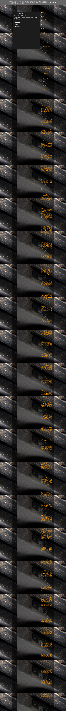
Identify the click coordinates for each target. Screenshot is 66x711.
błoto (46, 138)
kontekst (44, 304)
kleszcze (51, 285)
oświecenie (42, 425)
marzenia (47, 344)
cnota (44, 157)
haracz (51, 241)
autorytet (50, 119)
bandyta (51, 124)
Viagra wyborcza (45, 51)
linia (44, 328)
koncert (48, 298)
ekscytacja (50, 200)
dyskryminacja (50, 191)
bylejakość (50, 146)
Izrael (42, 265)
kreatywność (50, 312)
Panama (51, 428)
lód (44, 332)
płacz (50, 446)
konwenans (50, 305)
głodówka (42, 229)
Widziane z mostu (45, 42)
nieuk (41, 395)
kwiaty (48, 322)
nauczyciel (46, 377)
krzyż (51, 316)
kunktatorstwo (46, 320)
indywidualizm (48, 256)
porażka (42, 464)
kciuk (44, 281)
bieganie (44, 134)
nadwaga (46, 371)
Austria (49, 117)
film (42, 217)
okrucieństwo (42, 416)
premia (47, 478)
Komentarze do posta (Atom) (22, 52)
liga (41, 328)
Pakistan (46, 427)
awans (51, 120)
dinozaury (50, 176)
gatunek (44, 224)
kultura (51, 319)
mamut (46, 340)
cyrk (49, 159)
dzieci (47, 194)
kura (49, 320)
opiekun (46, 419)
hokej (41, 247)
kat (51, 278)
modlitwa (50, 362)
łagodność (45, 334)
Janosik (42, 266)
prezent (51, 479)
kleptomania (48, 285)
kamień (45, 273)
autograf (48, 118)
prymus (49, 489)
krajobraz (42, 312)
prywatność (46, 490)
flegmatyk (51, 218)
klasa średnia (44, 284)
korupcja (50, 308)
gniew (51, 230)
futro (48, 222)
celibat (47, 147)
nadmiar (42, 371)
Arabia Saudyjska (43, 112)
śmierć (24, 20)
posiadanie (45, 466)
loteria (48, 331)
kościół (49, 310)
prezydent (42, 480)
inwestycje (50, 262)
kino (49, 283)
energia (45, 207)
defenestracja (50, 166)
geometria (46, 226)
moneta (51, 363)
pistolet (49, 443)
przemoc (42, 498)
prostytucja (42, 486)
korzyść (42, 309)
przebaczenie (42, 491)
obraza (51, 405)
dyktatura (42, 188)
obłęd (51, 404)
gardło (43, 223)
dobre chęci (48, 178)
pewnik (42, 438)
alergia (49, 100)
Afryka (49, 97)
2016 (43, 25)
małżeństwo (46, 339)
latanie (48, 323)
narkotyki (48, 374)
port (41, 465)
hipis (51, 244)
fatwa (46, 215)
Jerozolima (42, 269)
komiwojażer (42, 294)
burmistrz (42, 146)
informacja (50, 257)
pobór (51, 447)
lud (47, 332)
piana (48, 438)
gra (49, 235)
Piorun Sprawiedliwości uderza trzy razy (47, 56)
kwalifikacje (50, 321)
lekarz (47, 325)
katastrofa (46, 279)
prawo (49, 476)
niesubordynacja (46, 392)
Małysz (44, 339)
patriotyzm (50, 435)
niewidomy (47, 396)
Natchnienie (44, 74)
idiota (45, 251)
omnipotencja (50, 417)
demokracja (50, 171)
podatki (48, 450)
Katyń (51, 279)
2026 (43, 12)
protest (46, 487)
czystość (51, 163)
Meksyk (47, 349)
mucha (48, 367)
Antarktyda (42, 108)
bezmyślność (46, 129)
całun (41, 147)
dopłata (46, 183)
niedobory (50, 381)
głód (51, 229)
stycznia (44, 89)
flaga (46, 218)
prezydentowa (46, 480)
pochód (42, 449)
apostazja (46, 111)
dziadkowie (46, 193)
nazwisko (46, 378)
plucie (45, 446)
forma (51, 219)
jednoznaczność (45, 268)
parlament (50, 432)
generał (48, 225)
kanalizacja (44, 274)
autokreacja (50, 118)
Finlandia (50, 217)
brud (44, 142)
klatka (49, 284)
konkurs (42, 301)
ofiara (46, 412)
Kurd (41, 321)
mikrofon (47, 356)
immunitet (42, 253)
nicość (47, 380)
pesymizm (50, 437)
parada (45, 431)
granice (48, 236)
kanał (46, 274)
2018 (43, 23)
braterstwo (42, 141)
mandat (48, 340)
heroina (49, 243)
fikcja (51, 216)
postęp (46, 467)
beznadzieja (50, 129)
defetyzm (42, 167)
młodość (42, 360)
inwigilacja (42, 263)
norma (47, 400)
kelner (48, 281)
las (45, 323)
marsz (43, 343)
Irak (47, 263)
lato (49, 323)
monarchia (48, 363)
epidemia (42, 208)
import (51, 253)
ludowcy (42, 333)
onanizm (42, 418)
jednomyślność (47, 267)
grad (51, 235)
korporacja (42, 308)
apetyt (51, 110)
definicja (48, 167)
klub (51, 287)
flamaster (48, 218)
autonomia (44, 119)
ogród (45, 414)
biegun (46, 134)
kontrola (51, 304)
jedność (42, 268)
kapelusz (43, 275)
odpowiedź (50, 410)
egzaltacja (50, 198)
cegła (43, 147)
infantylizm (42, 257)
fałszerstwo (49, 213)
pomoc (45, 460)
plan (49, 444)
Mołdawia (46, 363)
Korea (47, 307)
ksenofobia (42, 317)
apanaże (51, 109)
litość (46, 329)
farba (47, 214)
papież (42, 431)
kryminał (42, 315)
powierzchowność (43, 470)
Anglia (49, 106)
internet (50, 261)
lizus (49, 329)
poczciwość (42, 450)
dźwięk (49, 196)
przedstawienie (50, 494)
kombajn (42, 292)
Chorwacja (49, 151)
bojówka (49, 139)
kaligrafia (48, 272)
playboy (47, 445)
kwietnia (44, 85)
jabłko (44, 265)
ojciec (51, 414)
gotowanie (46, 234)
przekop (47, 496)
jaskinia (51, 266)
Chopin (44, 151)
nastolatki (42, 376)
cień (49, 154)
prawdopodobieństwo (49, 475)
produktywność (50, 481)
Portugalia (43, 465)
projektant (44, 484)
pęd (46, 438)
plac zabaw (44, 444)
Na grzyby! (44, 69)
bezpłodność (47, 130)
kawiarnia (48, 280)
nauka (49, 377)
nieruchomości (50, 390)
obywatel (47, 407)
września (44, 37)
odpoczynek (42, 410)
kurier (43, 321)
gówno (48, 235)
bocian (51, 138)
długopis (48, 177)
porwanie (46, 465)
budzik (47, 144)
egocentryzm (44, 198)
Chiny (44, 150)
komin (45, 293)
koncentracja (42, 298)
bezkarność (42, 129)
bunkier (47, 145)
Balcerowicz (47, 123)
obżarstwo (42, 408)
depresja (50, 173)
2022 (43, 17)
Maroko (51, 342)
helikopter (42, 243)
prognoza (45, 483)
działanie (42, 194)
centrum (45, 148)
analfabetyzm (43, 105)
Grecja (42, 237)
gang (42, 223)
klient (46, 286)
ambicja (50, 102)
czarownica (46, 161)
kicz (44, 282)
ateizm (46, 116)
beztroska (42, 132)
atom (51, 116)
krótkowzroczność (46, 314)
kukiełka (44, 319)
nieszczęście (42, 393)
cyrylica (51, 159)
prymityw (47, 489)
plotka (43, 446)
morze (51, 365)
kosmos (49, 309)
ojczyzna (42, 415)
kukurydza (46, 319)
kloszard (49, 287)
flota (43, 219)
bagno (49, 122)
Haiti (48, 240)
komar (51, 291)
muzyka (50, 368)
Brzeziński (47, 143)
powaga (48, 469)
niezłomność (43, 398)
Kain (49, 271)
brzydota (42, 144)
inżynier (45, 263)
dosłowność (46, 184)
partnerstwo (44, 433)
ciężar (51, 155)
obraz (49, 405)
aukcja (44, 117)
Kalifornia (45, 272)
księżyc (42, 318)
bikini (44, 135)
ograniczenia (42, 414)
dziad (43, 193)
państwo (42, 430)
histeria (42, 246)
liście (51, 328)
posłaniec (49, 466)
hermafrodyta (47, 243)
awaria (44, 121)
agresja (42, 98)
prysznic (42, 490)
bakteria (43, 123)
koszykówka (46, 310)
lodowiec (42, 330)
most (44, 366)
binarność (50, 135)
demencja (47, 170)
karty (46, 277)
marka (42, 342)
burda (51, 145)
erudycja (42, 209)
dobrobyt (42, 179)
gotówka (51, 234)
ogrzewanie (48, 414)
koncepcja (46, 298)
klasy (46, 284)
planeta (51, 444)
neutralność (44, 380)
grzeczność (50, 238)
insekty (51, 259)
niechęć (51, 380)
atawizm (44, 116)
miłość (42, 358)
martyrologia (50, 343)
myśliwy (47, 369)
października (45, 36)
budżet (49, 144)
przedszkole (42, 495)
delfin (44, 169)
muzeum (48, 368)
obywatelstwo (50, 407)
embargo (47, 205)
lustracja (49, 333)
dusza (46, 187)
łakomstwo (50, 334)
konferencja (42, 299)
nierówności (42, 390)
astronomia (47, 115)
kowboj (42, 311)
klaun (51, 284)
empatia (51, 206)
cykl (44, 159)
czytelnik (42, 164)
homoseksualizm (47, 248)
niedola (51, 382)
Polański (48, 456)
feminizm (42, 216)
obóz (47, 405)
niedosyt (46, 383)
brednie (51, 141)
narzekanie (46, 375)
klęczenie (42, 286)
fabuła (50, 212)
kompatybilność (50, 294)
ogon (49, 413)
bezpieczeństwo (43, 130)
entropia (47, 207)
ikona (47, 252)
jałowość (51, 265)
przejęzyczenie (50, 495)
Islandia (48, 264)
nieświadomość (50, 393)
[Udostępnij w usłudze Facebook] (18, 22)
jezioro (46, 269)
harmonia (45, 242)
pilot (45, 441)
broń (43, 142)
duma (44, 187)
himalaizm (48, 244)
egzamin (42, 199)
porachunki (50, 463)
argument (50, 113)
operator (44, 419)
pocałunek (44, 448)
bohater (45, 139)
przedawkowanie (46, 493)
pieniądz (45, 440)
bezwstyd (45, 132)
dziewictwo (50, 195)
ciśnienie (49, 156)
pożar (51, 471)
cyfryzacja (42, 159)
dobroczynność (47, 179)
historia (44, 246)
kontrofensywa (47, 304)
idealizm (51, 250)
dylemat (47, 188)
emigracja (42, 206)
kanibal (51, 274)
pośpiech (48, 467)
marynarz (45, 344)
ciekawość (42, 154)
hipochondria (42, 245)
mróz (47, 367)
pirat (45, 443)
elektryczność (43, 204)
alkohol (45, 101)
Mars (41, 343)
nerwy (51, 379)
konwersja (49, 306)
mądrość (47, 347)
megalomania (43, 349)
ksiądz (45, 317)
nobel (49, 399)
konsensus (46, 302)
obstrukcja (42, 407)
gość (44, 234)
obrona (42, 406)
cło (51, 156)
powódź (49, 470)
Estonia (42, 210)
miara (41, 353)
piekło (42, 439)
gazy (41, 225)
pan (49, 428)
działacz (51, 193)
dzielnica (42, 195)
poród (51, 464)
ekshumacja (46, 201)
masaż (49, 344)
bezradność (50, 130)
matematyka (42, 346)
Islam (46, 264)
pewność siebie (44, 438)
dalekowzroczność (50, 164)
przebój (45, 491)
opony (51, 419)
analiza (46, 105)
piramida (51, 442)
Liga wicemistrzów (45, 48)
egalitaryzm (50, 197)
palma (44, 428)
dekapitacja (48, 168)
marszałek (46, 343)
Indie (48, 255)
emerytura (50, 205)
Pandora (44, 429)
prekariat (42, 478)
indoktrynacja (50, 255)
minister (46, 358)
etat (43, 210)
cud (41, 158)
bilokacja (48, 135)
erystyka (44, 209)
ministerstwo (50, 358)
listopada (44, 34)
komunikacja (45, 297)
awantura (42, 121)
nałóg (42, 373)
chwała (49, 152)
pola (45, 456)
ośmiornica (46, 424)
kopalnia (43, 307)
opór (51, 420)
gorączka (51, 232)
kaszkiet (48, 278)
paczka (42, 427)
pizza (41, 444)
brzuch (51, 143)
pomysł (51, 460)
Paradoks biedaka (45, 63)
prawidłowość (44, 476)
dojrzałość (42, 181)
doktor (45, 181)
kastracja (42, 278)
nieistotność (42, 384)
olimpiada (45, 417)
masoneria (44, 345)
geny (42, 226)
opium (48, 419)
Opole (49, 419)
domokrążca (45, 182)
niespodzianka (47, 391)
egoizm (48, 198)
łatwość (48, 335)
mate (51, 345)
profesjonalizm (46, 482)
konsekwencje (42, 302)
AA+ (43, 70)
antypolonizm (50, 108)
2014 (43, 28)
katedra (49, 279)
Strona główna (26, 50)
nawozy (51, 377)
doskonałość (42, 184)
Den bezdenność (45, 45)
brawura (45, 141)
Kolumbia (47, 291)
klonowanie (47, 287)
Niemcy (48, 384)
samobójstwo (21, 20)
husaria (42, 250)
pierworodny (48, 440)
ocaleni (44, 408)
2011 (43, 32)
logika (46, 330)
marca (44, 86)
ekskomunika (50, 201)
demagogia (50, 169)
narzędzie (49, 375)
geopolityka (48, 226)
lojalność (51, 330)
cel (45, 147)
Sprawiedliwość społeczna (46, 68)
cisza (47, 156)
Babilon (45, 122)
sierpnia (44, 38)
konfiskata (48, 299)
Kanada (42, 274)
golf (49, 231)
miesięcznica (46, 354)
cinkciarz (45, 156)
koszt (51, 309)
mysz (41, 369)
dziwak (47, 196)
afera (42, 97)
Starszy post (37, 50)
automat (42, 119)
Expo (46, 212)
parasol (42, 432)
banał (47, 124)
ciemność (47, 154)
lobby (51, 329)
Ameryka (43, 103)
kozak (44, 311)
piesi (51, 440)
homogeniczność (43, 248)
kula (47, 319)
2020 (43, 20)
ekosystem (50, 199)
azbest (46, 121)
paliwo (42, 428)
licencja (46, 327)
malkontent (42, 338)
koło (49, 291)
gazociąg (51, 224)
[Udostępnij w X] (17, 22)
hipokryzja (46, 245)
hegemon (51, 242)
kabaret (45, 270)
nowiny (44, 402)
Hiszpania (47, 246)
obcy (51, 403)
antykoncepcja (46, 108)
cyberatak (51, 158)
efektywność (47, 197)
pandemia (42, 429)
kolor (45, 291)
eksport (51, 202)
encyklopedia (42, 207)
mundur (42, 368)
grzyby (42, 239)
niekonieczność (45, 384)
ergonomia (50, 208)
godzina (48, 231)
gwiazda (42, 240)
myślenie (44, 369)
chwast (51, 152)
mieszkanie (46, 355)
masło (41, 345)
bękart (42, 133)
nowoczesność (46, 402)
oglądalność (42, 413)
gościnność (42, 234)
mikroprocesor (50, 356)
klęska (44, 286)
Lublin (46, 332)
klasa (41, 284)
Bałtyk (44, 124)
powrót (51, 470)
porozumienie (48, 464)
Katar (44, 279)
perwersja (44, 437)
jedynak (49, 268)
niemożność (42, 385)
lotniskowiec (42, 332)
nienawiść (50, 385)
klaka (51, 283)
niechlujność (42, 381)
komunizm (50, 297)
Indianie (46, 255)
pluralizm (47, 446)
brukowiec (50, 142)
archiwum (51, 112)
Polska (46, 459)
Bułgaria (45, 145)
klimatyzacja (42, 287)
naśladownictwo (47, 376)
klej (46, 285)
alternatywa (48, 101)
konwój (51, 306)
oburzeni (45, 407)
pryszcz (51, 489)
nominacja (42, 400)
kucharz (51, 318)
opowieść (45, 420)
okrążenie (50, 415)
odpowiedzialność (46, 410)
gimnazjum (42, 228)
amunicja (48, 104)
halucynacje (42, 241)
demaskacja (42, 170)
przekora (51, 496)
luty (41, 334)
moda (45, 362)
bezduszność (42, 128)
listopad (49, 328)
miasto (44, 353)
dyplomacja (43, 190)
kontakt (42, 304)
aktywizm (47, 99)
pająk (43, 427)
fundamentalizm (43, 222)
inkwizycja (42, 259)
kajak (51, 271)
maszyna (49, 345)
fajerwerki (43, 213)
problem (50, 480)
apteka (49, 111)
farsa (49, 214)
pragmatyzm (50, 473)
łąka (51, 335)
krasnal (47, 312)
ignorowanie (42, 252)
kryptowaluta (46, 315)
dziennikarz (45, 195)
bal (45, 123)
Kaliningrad (50, 272)
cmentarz (42, 157)
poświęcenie (42, 468)
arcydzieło (42, 113)
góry (46, 235)
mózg (44, 367)
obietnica (46, 404)
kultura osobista (43, 320)
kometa (42, 293)
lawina (42, 324)
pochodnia (50, 448)
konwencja (42, 306)
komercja (51, 292)
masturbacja (46, 345)
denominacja (47, 172)
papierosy (50, 430)
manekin (51, 340)
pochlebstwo (47, 448)
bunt (49, 145)
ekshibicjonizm (42, 201)
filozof (44, 217)
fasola (51, 214)
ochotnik (51, 408)
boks (51, 139)
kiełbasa (48, 282)
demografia (43, 171)
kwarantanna (43, 322)
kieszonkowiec (42, 283)
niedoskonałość (43, 383)
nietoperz (42, 394)
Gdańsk (43, 225)
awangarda (48, 120)
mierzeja (42, 354)
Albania (44, 100)
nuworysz (49, 403)
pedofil (45, 436)
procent (47, 481)
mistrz (48, 359)
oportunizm (42, 420)
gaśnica (42, 224)
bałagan (42, 124)
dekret (51, 168)
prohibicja (48, 483)
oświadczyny (50, 424)
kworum (51, 322)
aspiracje (42, 115)
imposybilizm (42, 254)
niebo (49, 380)
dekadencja (45, 168)
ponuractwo (50, 461)
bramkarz (49, 140)
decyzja (48, 166)
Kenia (49, 281)
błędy (45, 138)
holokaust (50, 247)
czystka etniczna (47, 163)
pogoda (45, 454)
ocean (46, 408)
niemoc (51, 384)
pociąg (44, 449)
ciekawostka (50, 153)
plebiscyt (51, 445)
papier (48, 430)
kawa (41, 280)
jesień (45, 269)
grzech (47, 238)
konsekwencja (50, 301)
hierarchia (44, 244)
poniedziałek (45, 461)
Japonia (44, 266)
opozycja (48, 420)
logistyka (48, 330)
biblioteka (49, 133)
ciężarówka (42, 156)
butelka (45, 146)
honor (44, 249)
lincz (43, 328)
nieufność (50, 394)
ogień (51, 412)
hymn (48, 250)
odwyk (44, 412)
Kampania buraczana (45, 60)
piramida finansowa (43, 443)
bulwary (42, 145)
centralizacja (42, 148)
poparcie (42, 462)
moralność (42, 365)
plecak (42, 446)
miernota (51, 353)
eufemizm (47, 210)
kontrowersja (42, 305)
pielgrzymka (47, 439)
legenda (42, 325)
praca (47, 472)
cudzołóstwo (43, 158)
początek (51, 449)
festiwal (47, 216)
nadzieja (48, 371)
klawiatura (42, 285)
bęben (51, 132)
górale (42, 235)
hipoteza (49, 245)
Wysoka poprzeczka (45, 79)
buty (47, 146)
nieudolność (47, 394)
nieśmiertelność (46, 393)
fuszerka (46, 222)
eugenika (49, 210)
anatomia (51, 105)
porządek (48, 465)
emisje (46, 206)
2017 (43, 24)
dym (51, 188)
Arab (51, 111)
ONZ (44, 418)
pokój (42, 456)
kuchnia (42, 319)
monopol (45, 364)
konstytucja (42, 303)
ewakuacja (50, 211)
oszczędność (50, 423)
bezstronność (50, 131)
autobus (42, 118)
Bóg (44, 140)
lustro (51, 333)
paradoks (48, 431)
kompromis (45, 296)
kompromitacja (49, 296)
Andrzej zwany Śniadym (46, 72)
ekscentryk (46, 200)
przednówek (42, 494)
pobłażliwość (48, 447)
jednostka (51, 267)
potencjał (51, 468)
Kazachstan (50, 280)
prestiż (42, 479)
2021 (43, 19)
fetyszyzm (49, 216)
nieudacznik (44, 394)
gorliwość (42, 233)
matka (51, 346)
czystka (44, 163)
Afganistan (44, 97)
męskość (46, 352)
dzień (48, 195)
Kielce (46, 282)
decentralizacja (45, 166)
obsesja (47, 406)
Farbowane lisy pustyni (46, 50)
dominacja (42, 182)
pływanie (46, 447)
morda (45, 365)
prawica (42, 476)
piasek (49, 438)
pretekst (44, 479)
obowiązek (45, 405)
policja (42, 457)
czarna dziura (47, 160)
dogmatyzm (47, 180)
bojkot (47, 139)
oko (44, 415)
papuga (44, 431)
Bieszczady (42, 135)
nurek (46, 403)
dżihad (51, 196)
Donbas (47, 182)
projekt (42, 484)
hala (51, 240)
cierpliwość (45, 155)
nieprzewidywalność (43, 389)
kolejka (45, 290)
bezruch (45, 131)
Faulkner (49, 215)
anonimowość (42, 107)
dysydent (42, 193)
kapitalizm (46, 275)
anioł (51, 106)
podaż (51, 450)
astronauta (45, 115)
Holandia (44, 247)
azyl (41, 122)
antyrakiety (42, 109)
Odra (44, 411)
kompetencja (43, 295)
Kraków (45, 312)
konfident (45, 299)
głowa (49, 229)
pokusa (44, 456)
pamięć (47, 428)
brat (51, 140)
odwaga (42, 412)
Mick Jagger (46, 353)
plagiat (48, 444)
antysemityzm (47, 109)
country (49, 157)
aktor (42, 99)
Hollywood (47, 247)
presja (51, 478)
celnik (49, 147)
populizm (45, 463)
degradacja (42, 168)
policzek (45, 457)
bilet (46, 135)
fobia (45, 219)
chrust (41, 152)
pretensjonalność (47, 479)
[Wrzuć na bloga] (16, 22)
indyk (45, 256)
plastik (45, 445)
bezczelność (46, 127)
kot (51, 310)
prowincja (42, 488)
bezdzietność (45, 128)
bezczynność (50, 127)
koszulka (44, 310)
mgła (51, 352)
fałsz (47, 213)
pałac (45, 428)
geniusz (51, 225)
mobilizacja (48, 361)
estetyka (50, 209)
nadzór (51, 371)
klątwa (44, 285)
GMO (47, 230)
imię (51, 252)
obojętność (42, 405)
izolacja (51, 264)
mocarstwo (42, 362)
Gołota (48, 232)
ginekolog (45, 228)
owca (48, 425)
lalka (44, 323)
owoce (51, 425)
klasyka (48, 284)
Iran (48, 263)
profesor (51, 482)
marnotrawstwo (47, 342)
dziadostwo (48, 193)
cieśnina (49, 155)
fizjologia (42, 218)
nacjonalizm (42, 370)
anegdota (42, 106)
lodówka (44, 330)
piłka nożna (49, 441)
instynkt (45, 260)
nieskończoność (43, 391)
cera (48, 148)
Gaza (47, 224)
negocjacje (42, 379)
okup (47, 416)
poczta (45, 450)
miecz (48, 353)
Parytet (44, 43)
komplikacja (42, 296)
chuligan (47, 152)
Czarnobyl (50, 160)
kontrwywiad (45, 305)
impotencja (46, 254)
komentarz (48, 292)
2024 (43, 15)
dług (41, 177)
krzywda (49, 316)
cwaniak (48, 158)
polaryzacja (50, 456)
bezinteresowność (50, 128)
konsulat (46, 303)
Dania (48, 165)
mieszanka (50, 354)
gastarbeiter (47, 223)
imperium (48, 253)
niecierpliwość (46, 381)
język (51, 269)
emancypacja (44, 205)
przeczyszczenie (43, 493)
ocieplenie (46, 409)
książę (48, 317)
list (45, 328)
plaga (46, 444)
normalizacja (50, 400)
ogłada (45, 413)
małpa (42, 339)
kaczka (42, 271)
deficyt (44, 167)
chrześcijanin (44, 152)
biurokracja (43, 137)
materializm (46, 346)
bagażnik (47, 122)
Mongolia (42, 364)
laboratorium (42, 323)
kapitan (51, 275)
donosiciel (50, 182)
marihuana (48, 341)
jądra (45, 267)
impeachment (45, 253)
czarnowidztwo (42, 161)
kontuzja (48, 305)
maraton (46, 341)
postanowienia (42, 467)
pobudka (42, 448)
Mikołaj (45, 356)
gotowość (49, 234)
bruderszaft (47, 142)
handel (47, 241)
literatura (42, 329)
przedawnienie (50, 493)
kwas (46, 322)
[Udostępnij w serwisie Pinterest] (19, 22)
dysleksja (46, 192)
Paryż (51, 433)
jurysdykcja (42, 270)
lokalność (42, 331)
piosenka (48, 442)
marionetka (50, 341)
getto (41, 227)
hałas (45, 241)
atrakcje (42, 117)
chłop (49, 150)
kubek (47, 318)
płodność (42, 447)
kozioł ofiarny (46, 311)
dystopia (51, 192)
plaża (48, 445)
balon (51, 123)
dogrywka (51, 180)
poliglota (51, 457)
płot (43, 447)
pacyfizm (51, 426)
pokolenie (48, 455)
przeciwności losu (49, 492)
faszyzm (42, 215)
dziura (45, 196)
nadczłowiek (48, 370)
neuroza (42, 380)
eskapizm (48, 209)
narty (44, 375)
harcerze (42, 242)
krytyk (49, 315)
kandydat (48, 274)
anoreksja (46, 107)
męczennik (42, 352)
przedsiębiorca (46, 494)
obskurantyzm (50, 406)
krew (48, 313)
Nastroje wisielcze (45, 59)
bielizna (51, 134)
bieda (42, 134)
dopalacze (42, 183)
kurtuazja (48, 321)
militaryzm (47, 357)
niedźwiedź (50, 383)
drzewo (46, 186)
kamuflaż (51, 273)
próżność (44, 489)
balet (49, 123)
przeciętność (43, 492)
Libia (44, 327)
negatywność (50, 378)
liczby (49, 327)
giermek (45, 227)
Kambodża (42, 273)
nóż (43, 403)
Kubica (49, 318)
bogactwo (42, 139)
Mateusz (49, 346)
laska (46, 323)
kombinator (45, 292)
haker (49, 240)
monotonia (48, 364)
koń (41, 307)
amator (51, 101)
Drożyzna (44, 64)
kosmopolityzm (45, 309)
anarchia (48, 105)
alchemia (47, 100)
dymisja (42, 189)
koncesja (51, 298)
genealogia (46, 225)
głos (44, 229)
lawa (51, 323)
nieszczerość (50, 392)
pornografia (45, 464)
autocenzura (45, 118)
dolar (46, 181)
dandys (42, 165)
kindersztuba (47, 283)
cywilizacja (44, 160)
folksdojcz (49, 219)
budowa (45, 144)
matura (42, 347)
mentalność (48, 350)
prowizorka (45, 488)
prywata (44, 490)
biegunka (48, 134)
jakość (48, 265)
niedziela (48, 383)
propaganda (47, 485)
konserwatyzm (50, 302)
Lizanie (44, 58)
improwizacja (49, 254)
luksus (47, 333)
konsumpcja (50, 303)
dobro (51, 178)
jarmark (46, 266)
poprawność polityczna (48, 462)
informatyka (42, 258)
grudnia (44, 33)
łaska (46, 335)
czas (48, 161)
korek (48, 307)
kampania (47, 273)
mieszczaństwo (43, 355)
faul (47, 215)
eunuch (51, 210)
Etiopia (45, 210)
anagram (51, 104)
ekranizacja (42, 200)
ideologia (42, 251)
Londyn (44, 331)
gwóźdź (44, 240)
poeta (51, 453)
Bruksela (42, 143)
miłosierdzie (50, 357)
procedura (45, 481)
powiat (51, 469)
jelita (51, 268)
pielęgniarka (44, 439)
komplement (50, 295)
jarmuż (48, 266)
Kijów (45, 283)
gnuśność (42, 231)
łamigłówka (42, 335)
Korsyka (47, 308)
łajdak (48, 334)
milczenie (42, 357)
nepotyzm (48, 379)
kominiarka (48, 293)
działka (44, 194)
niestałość (51, 391)
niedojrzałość (47, 382)
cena (51, 147)
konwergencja (45, 306)
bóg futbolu (46, 140)
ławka (49, 335)
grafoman (42, 236)
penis (46, 436)
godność (45, 231)
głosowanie (46, 229)
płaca (48, 446)
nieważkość (50, 395)
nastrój (44, 376)
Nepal (46, 379)
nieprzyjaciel (50, 389)
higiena (46, 244)
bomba (42, 140)
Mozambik (42, 367)
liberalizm (42, 327)
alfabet (51, 100)
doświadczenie (50, 184)
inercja (51, 256)
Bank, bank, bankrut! (45, 78)
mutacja (45, 368)
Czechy (51, 161)
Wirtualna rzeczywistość (46, 77)
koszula (42, 310)
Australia (46, 117)
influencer (48, 257)
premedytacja (44, 478)
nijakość (42, 399)
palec (47, 427)
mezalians (51, 351)
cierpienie (42, 155)
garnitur (45, 223)
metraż (46, 351)
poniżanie (48, 461)
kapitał (49, 275)
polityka (18, 20)
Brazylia (47, 141)
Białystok (47, 133)
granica (45, 236)
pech (43, 436)
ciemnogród (45, 154)
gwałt (48, 239)
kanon (41, 275)
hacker (46, 240)
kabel (46, 270)
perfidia (48, 436)
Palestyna (50, 427)
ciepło (51, 154)
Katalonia (42, 279)
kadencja (44, 271)
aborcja (50, 95)
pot (45, 468)
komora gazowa (46, 294)
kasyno (44, 278)
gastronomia (50, 223)
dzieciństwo (50, 194)
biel (49, 134)
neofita (45, 379)
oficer (49, 412)
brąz (49, 141)
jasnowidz (42, 267)
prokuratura (50, 484)
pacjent (48, 426)
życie (26, 20)
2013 (43, 29)
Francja (44, 221)
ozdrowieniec (42, 426)
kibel (51, 281)
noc (51, 399)
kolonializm (42, 291)
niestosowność (42, 392)
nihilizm (50, 398)
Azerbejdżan (48, 121)
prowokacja (48, 488)
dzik (41, 196)
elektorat (47, 203)
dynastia (45, 189)
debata (42, 166)
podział (42, 453)
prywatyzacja (50, 490)
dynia (48, 189)
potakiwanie (48, 468)
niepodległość (47, 387)
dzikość (43, 196)
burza (44, 146)
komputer (42, 297)
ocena (48, 408)
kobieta (45, 289)
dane (43, 165)
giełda (43, 227)
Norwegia (45, 401)
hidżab (51, 243)
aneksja (44, 106)
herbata (44, 243)
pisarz (47, 443)
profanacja (42, 482)
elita (48, 204)
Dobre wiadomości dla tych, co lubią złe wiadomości (47, 54)
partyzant (47, 433)
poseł (42, 466)
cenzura (47, 148)
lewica (48, 326)
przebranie (48, 491)
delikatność (47, 169)
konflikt (50, 299)
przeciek (51, 491)
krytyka (51, 315)
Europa (42, 211)
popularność (42, 463)
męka (44, 352)
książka (50, 317)
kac (51, 270)
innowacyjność (47, 259)
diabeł (51, 175)
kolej (42, 290)
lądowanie (44, 324)
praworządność (45, 477)
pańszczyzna (45, 430)
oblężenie (49, 404)
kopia (45, 307)
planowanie (42, 445)
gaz (45, 224)
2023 (43, 16)
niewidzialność (50, 396)
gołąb (51, 231)
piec (51, 438)
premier (49, 478)
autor (48, 119)
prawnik (47, 476)
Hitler (49, 246)
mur (43, 368)
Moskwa (42, 366)
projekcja (51, 483)
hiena (41, 244)
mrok (45, 367)
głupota (44, 230)
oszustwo (42, 424)
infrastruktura (46, 258)
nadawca (46, 370)
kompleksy (46, 295)
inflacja (45, 257)
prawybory (48, 477)
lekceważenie (50, 325)
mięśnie (51, 355)
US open (44, 41)
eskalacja (46, 209)
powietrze (47, 470)
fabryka (48, 212)
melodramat (42, 350)
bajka (41, 123)
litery (44, 329)
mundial (50, 367)
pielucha (51, 439)
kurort (45, 321)
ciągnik (46, 153)
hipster (51, 245)
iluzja (49, 252)
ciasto (43, 153)
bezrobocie (42, 131)
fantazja (45, 214)
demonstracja (43, 172)
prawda (45, 475)
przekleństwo (42, 496)
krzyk (46, 316)
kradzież (51, 311)
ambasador (46, 102)
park (45, 432)
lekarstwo (45, 325)
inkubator (51, 258)
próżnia (42, 489)
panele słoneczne (47, 429)
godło (43, 231)
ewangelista (42, 212)
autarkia (51, 117)
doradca (48, 183)
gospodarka (50, 233)
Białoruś (44, 133)
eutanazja (47, 211)
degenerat (50, 167)
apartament (45, 110)
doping (45, 183)
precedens (51, 477)
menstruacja (45, 350)
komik (43, 293)
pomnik (42, 460)
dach (46, 164)
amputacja (45, 104)
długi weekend (44, 177)
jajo (47, 265)
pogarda (42, 454)
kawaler (43, 280)
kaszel (46, 278)
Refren (44, 47)
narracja (42, 375)
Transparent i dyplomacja (46, 46)
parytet (49, 433)
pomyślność (42, 461)
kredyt (42, 313)
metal (41, 351)
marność (44, 342)
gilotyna (51, 227)
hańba (49, 241)
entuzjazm (50, 207)
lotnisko (50, 331)
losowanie (46, 331)
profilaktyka (42, 483)
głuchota (42, 230)
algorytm (42, 101)
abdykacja (42, 95)
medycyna (50, 348)
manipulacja (42, 341)
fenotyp (45, 216)
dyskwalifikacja (42, 192)
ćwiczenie (45, 164)
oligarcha (42, 417)
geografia (44, 226)
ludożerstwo (44, 333)
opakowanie (46, 418)
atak (41, 116)
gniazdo (49, 230)
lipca (43, 81)
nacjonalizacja (50, 369)
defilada (46, 167)
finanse (46, 217)
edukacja (44, 197)
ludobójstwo (50, 332)
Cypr (47, 159)
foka (46, 219)
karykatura (49, 277)
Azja (51, 121)
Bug (51, 144)
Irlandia (51, 263)
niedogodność (42, 382)
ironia (42, 264)
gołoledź (42, 232)
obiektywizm (42, 404)
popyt (48, 463)
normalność (42, 401)
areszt (45, 113)
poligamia (48, 457)
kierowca (50, 282)
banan (49, 124)
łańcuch (45, 335)
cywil (41, 160)
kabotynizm (49, 270)
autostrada (42, 120)
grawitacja (50, 236)
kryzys (42, 316)
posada (51, 465)
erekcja (48, 208)
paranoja (50, 431)
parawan (44, 432)
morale (51, 364)
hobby (51, 246)
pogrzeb (50, 454)
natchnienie (50, 376)
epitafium (46, 208)
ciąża (47, 153)
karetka (42, 277)
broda (42, 142)
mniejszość (42, 361)
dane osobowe (45, 165)
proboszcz (42, 481)
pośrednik (50, 467)
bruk (48, 142)
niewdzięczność (43, 396)
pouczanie (45, 469)
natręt (41, 377)
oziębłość (46, 426)
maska (51, 344)
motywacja (50, 366)
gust (46, 239)
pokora (51, 455)
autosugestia (45, 120)
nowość (49, 402)
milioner (45, 357)
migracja (42, 356)
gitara (47, 228)
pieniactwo (42, 440)
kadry (47, 271)
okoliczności (47, 415)
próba (51, 488)
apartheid (48, 110)
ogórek (51, 413)
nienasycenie (46, 385)
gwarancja (50, 239)
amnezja (42, 104)
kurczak (51, 320)
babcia (43, 122)
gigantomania (48, 227)
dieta (48, 176)
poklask (46, 455)
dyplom (51, 189)
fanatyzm (42, 214)
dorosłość (50, 183)
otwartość (46, 425)
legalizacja (50, 324)
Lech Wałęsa (47, 324)
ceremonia (50, 148)
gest (51, 226)
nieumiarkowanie (46, 395)
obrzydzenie (44, 406)
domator (51, 181)
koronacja (51, 307)
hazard (48, 242)
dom (48, 181)
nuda (45, 403)
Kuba (45, 318)
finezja (48, 217)
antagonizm (50, 107)
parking (47, 432)
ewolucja (45, 212)
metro (48, 351)
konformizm (43, 300)
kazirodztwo (42, 281)
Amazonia (42, 102)
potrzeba (42, 469)
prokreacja (47, 484)
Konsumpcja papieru (45, 73)
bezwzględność (48, 132)
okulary (46, 416)
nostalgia (48, 401)
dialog (44, 176)
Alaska (42, 100)
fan (51, 213)
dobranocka (45, 178)
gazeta (49, 224)
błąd (43, 138)
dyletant (49, 188)
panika (51, 429)
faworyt (51, 215)
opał (48, 418)
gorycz (45, 233)
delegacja (42, 169)
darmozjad (50, 165)
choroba (46, 151)
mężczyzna (48, 352)
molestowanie (42, 363)
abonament (48, 95)
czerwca (44, 82)
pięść (44, 441)
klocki (44, 287)
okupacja (50, 416)
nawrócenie (42, 378)
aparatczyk (42, 110)
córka (51, 157)
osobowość (42, 423)
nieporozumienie (43, 388)
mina (44, 358)
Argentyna (47, 113)
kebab (46, 281)
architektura (48, 112)
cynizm (46, 159)
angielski (46, 106)
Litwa (47, 329)
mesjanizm (50, 350)
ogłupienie (47, 413)
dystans (48, 192)
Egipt (42, 198)
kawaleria (46, 280)
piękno (42, 441)
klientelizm (48, 286)
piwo (51, 443)
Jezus (48, 269)
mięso (49, 355)
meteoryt (44, 351)
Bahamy (51, 122)
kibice (42, 282)
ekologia (47, 199)
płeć (51, 446)
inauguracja (44, 255)
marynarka (42, 344)
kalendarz (42, 272)
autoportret (46, 119)
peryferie (47, 437)
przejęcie (46, 495)
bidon (51, 133)
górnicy (44, 235)
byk (48, 146)
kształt (44, 318)
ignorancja (50, 251)
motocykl (47, 366)
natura (43, 377)
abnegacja (45, 95)
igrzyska (45, 252)
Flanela (44, 65)
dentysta (51, 172)
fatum (44, 215)
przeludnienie (43, 497)
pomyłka (48, 460)
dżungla (42, 197)
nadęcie (51, 370)
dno (49, 177)
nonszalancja (45, 400)
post (51, 466)
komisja (50, 293)
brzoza (49, 143)
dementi (51, 170)
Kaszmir (50, 278)
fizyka (44, 218)
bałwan (46, 124)
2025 (43, 13)
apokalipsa (43, 111)
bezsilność (47, 131)
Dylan (45, 188)
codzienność (46, 157)
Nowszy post (16, 50)
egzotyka (44, 199)
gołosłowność (45, 232)
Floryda (42, 219)
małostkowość (50, 338)
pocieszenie (47, 449)
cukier (46, 158)
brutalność (44, 143)
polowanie (42, 459)
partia (42, 433)
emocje (48, 206)
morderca (47, 365)
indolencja (42, 256)
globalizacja (50, 228)
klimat (51, 286)
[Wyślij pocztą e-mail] (15, 22)
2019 (43, 21)
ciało (42, 153)
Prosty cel (44, 52)
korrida (45, 308)
